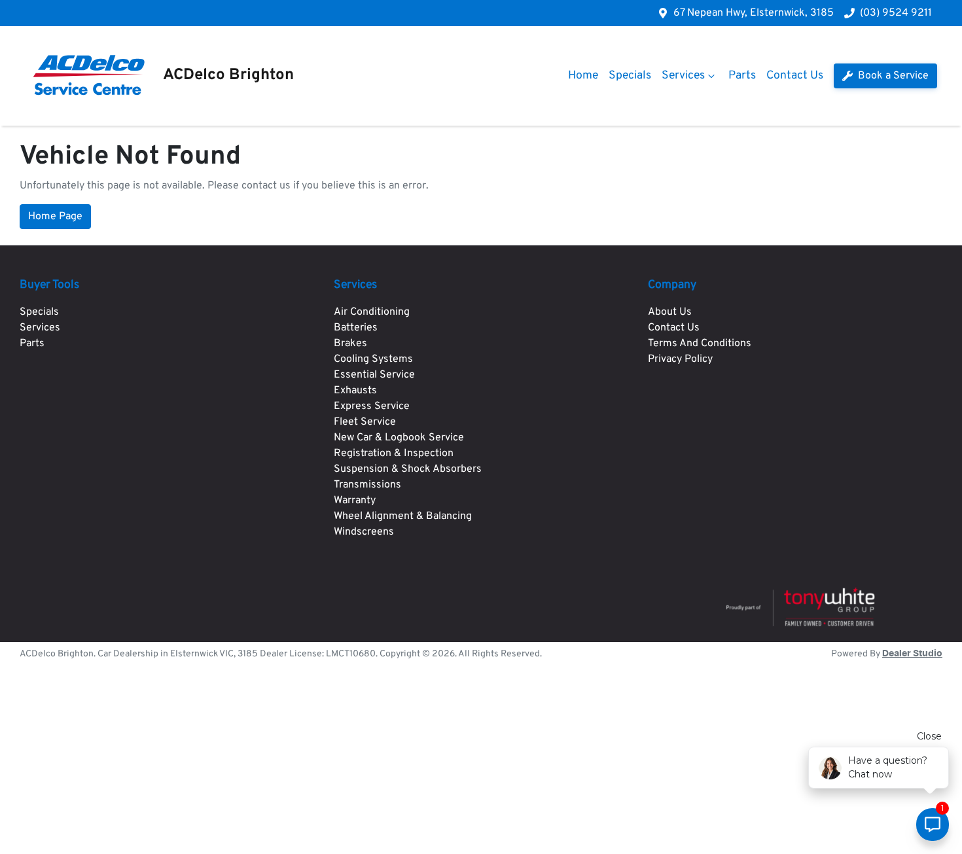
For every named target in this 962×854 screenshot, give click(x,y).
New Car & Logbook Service (399, 437)
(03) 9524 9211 (896, 13)
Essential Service (374, 375)
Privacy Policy (680, 359)
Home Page (55, 216)
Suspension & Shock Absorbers (408, 469)
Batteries (356, 327)
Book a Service (892, 75)
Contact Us (794, 75)
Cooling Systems (373, 359)
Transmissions (367, 484)
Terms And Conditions (699, 343)
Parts (742, 75)
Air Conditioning (372, 312)
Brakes (350, 343)
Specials (630, 75)
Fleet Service (365, 422)
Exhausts (355, 390)
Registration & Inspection (394, 453)
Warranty (355, 500)
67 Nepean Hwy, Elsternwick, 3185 (753, 13)
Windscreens (364, 532)
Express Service (372, 406)
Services (683, 75)
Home (583, 75)
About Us (670, 312)
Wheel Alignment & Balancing (403, 516)
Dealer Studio (912, 653)
